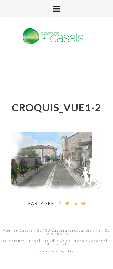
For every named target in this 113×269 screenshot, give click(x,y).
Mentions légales (56, 251)
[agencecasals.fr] (56, 36)
